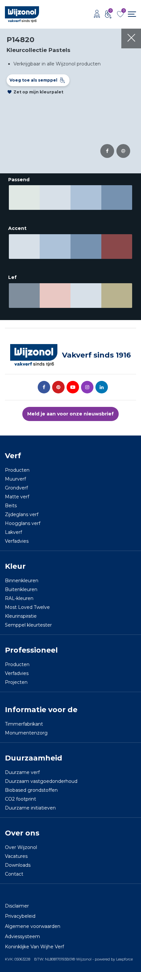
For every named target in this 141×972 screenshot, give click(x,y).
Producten (17, 470)
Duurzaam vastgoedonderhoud (41, 781)
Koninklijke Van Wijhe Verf (34, 947)
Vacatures (16, 856)
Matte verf (17, 497)
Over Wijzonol (21, 847)
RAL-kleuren (19, 598)
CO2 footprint (20, 799)
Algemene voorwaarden (32, 926)
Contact (14, 874)
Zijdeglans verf (21, 514)
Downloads (17, 865)
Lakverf (13, 532)
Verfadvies (17, 541)
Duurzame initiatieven (30, 808)
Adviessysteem (22, 936)
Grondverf (16, 488)
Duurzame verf (22, 772)
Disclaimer (17, 906)
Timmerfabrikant (24, 724)
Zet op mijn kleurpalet (38, 91)
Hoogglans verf (22, 523)
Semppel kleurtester (28, 625)
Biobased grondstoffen (31, 790)
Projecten (16, 682)
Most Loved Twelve (27, 607)
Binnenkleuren (21, 581)
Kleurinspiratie (21, 616)
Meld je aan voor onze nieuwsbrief (70, 414)
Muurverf (15, 479)
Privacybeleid (20, 916)
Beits (11, 506)
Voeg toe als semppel (33, 80)
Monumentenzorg (26, 733)
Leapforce (124, 959)
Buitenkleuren (21, 589)
